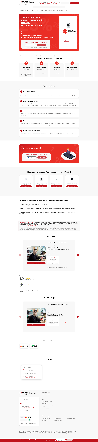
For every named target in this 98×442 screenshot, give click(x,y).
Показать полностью (23, 215)
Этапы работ (31, 55)
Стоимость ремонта (46, 392)
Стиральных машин (46, 418)
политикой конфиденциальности (43, 47)
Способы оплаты (45, 408)
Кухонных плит (45, 420)
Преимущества (23, 55)
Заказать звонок (75, 2)
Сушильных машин (58, 420)
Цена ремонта (49, 7)
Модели (37, 55)
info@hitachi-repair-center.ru (27, 403)
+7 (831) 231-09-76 (56, 2)
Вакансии (54, 7)
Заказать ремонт (27, 186)
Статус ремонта (65, 2)
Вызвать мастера (37, 263)
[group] (24, 347)
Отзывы (63, 7)
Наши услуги (44, 403)
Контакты (59, 7)
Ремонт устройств (42, 7)
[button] (78, 255)
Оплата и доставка (46, 394)
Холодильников (57, 418)
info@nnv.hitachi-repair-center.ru (30, 373)
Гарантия (43, 55)
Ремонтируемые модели (47, 401)
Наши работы (50, 55)
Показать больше (49, 190)
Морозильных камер (71, 418)
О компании (35, 7)
